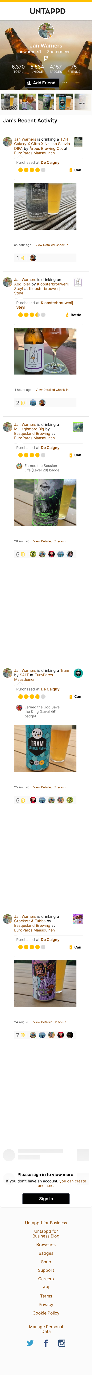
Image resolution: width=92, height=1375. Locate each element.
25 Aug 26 (21, 787)
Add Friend (44, 82)
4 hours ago (23, 390)
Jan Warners (25, 139)
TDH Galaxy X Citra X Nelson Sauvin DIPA (42, 144)
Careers (46, 1278)
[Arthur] (70, 1035)
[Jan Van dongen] (60, 800)
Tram (64, 670)
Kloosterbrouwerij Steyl (37, 290)
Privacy (46, 1304)
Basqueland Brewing (32, 433)
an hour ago (22, 245)
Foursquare (46, 58)
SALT (24, 674)
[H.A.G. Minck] (42, 554)
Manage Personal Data (46, 1329)
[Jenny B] (51, 554)
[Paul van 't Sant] (33, 257)
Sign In (46, 1198)
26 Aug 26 (21, 541)
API (46, 1287)
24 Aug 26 (21, 1022)
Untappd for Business (46, 1222)
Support (46, 1270)
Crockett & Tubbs (30, 920)
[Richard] (70, 554)
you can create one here (62, 1183)
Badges (46, 1253)
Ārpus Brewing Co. (46, 148)
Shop (46, 1261)
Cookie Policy (46, 1312)
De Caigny (50, 162)
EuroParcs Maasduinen (34, 153)
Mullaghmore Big (29, 429)
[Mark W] (33, 402)
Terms (46, 1295)
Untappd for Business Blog (46, 1233)
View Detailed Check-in (51, 245)
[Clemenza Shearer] (33, 554)
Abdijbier (22, 284)
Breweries (46, 1244)
